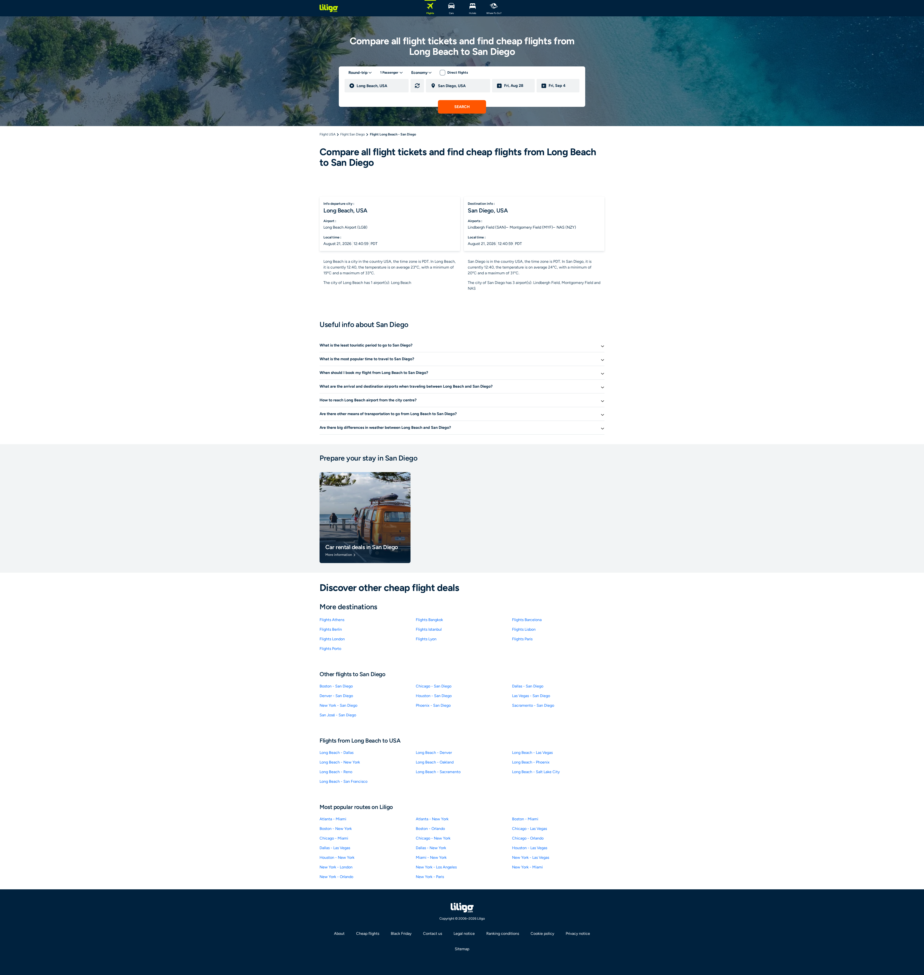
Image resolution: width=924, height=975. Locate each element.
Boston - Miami (525, 819)
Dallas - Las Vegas (335, 848)
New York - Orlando (336, 876)
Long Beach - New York (340, 762)
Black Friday (401, 933)
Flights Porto (330, 648)
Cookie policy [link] (542, 933)
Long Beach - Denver (434, 752)
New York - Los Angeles (436, 867)
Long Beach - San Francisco (343, 781)
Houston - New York (337, 857)
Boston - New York (336, 828)
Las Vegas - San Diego (531, 695)
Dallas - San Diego (527, 686)
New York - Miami (527, 867)
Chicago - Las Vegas (529, 828)
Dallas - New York (431, 848)
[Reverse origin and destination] (417, 85)
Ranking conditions (502, 933)
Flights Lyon (426, 639)
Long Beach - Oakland (435, 762)
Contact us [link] (432, 933)
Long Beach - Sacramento (438, 772)
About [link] (339, 933)
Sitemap (462, 949)
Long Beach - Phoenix (531, 762)
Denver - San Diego (336, 695)
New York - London (336, 867)
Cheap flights (367, 933)
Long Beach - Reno (336, 772)
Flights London (332, 639)
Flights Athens (332, 619)
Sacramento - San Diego (533, 705)
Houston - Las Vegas (529, 848)
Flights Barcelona (527, 619)
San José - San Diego (338, 715)
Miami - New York (431, 857)
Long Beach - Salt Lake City (536, 772)
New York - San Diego (338, 705)
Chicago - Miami (334, 838)
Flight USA (327, 134)
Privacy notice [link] (578, 933)
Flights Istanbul (429, 629)
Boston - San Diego (336, 686)
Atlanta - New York (432, 819)
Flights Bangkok (429, 619)
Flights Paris (522, 639)
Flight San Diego (352, 134)
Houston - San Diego (434, 695)
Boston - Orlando (430, 828)
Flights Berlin (331, 629)
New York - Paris (430, 876)
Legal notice (464, 933)
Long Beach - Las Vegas (532, 752)
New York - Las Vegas (530, 857)
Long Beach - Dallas (336, 752)
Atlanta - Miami (333, 819)
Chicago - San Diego (433, 686)
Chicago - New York (433, 838)
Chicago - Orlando (528, 838)
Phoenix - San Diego (433, 705)
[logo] (329, 8)
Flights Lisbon (524, 629)
